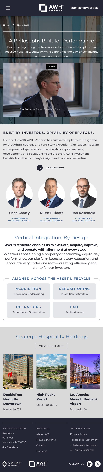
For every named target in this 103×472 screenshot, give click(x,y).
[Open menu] (8, 8)
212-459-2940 (10, 446)
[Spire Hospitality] (12, 464)
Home (6, 25)
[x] (98, 464)
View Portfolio (51, 345)
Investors (41, 451)
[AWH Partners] (51, 8)
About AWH (43, 434)
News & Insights (46, 439)
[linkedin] (90, 464)
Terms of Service (80, 428)
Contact (41, 445)
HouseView (43, 428)
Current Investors (84, 8)
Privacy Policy (78, 434)
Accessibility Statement (84, 439)
